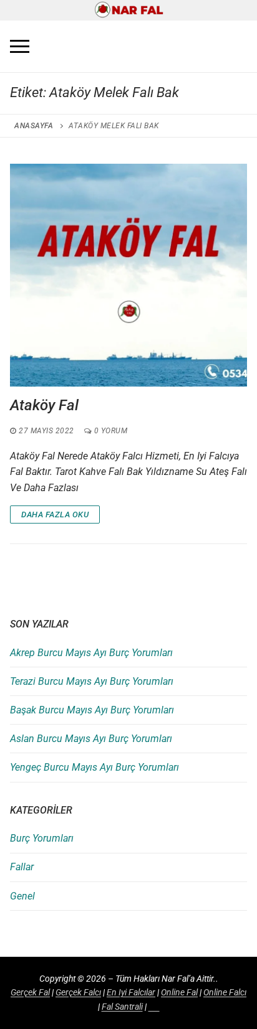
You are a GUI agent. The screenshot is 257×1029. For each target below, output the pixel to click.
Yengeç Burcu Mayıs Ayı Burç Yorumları (94, 767)
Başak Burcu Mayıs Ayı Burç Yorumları (92, 710)
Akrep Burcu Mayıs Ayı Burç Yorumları (91, 653)
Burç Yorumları (42, 838)
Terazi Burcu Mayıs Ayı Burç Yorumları (91, 681)
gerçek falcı (78, 992)
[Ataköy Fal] (128, 275)
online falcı (224, 992)
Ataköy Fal (44, 405)
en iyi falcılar (131, 992)
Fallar (22, 867)
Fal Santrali (122, 1007)
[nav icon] (19, 47)
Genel (22, 896)
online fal (179, 992)
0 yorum (109, 430)
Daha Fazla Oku (55, 514)
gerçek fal (30, 992)
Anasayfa (33, 125)
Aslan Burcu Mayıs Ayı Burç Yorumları (91, 739)
